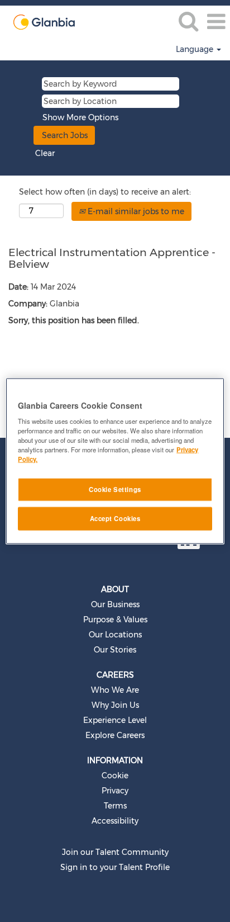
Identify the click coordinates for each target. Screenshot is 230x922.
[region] (115, 461)
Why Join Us (115, 705)
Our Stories (115, 649)
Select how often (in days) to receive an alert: (105, 192)
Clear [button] (45, 153)
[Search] (188, 21)
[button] (216, 21)
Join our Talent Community (115, 852)
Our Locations (115, 634)
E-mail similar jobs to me (134, 211)
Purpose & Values (115, 619)
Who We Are (115, 689)
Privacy (115, 790)
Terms (115, 805)
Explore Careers (115, 735)
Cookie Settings (115, 489)
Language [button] (195, 49)
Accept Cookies (115, 518)
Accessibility (115, 820)
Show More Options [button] (80, 117)
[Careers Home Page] (37, 21)
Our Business (115, 604)
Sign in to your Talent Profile (115, 867)
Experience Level (115, 720)
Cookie (115, 775)
